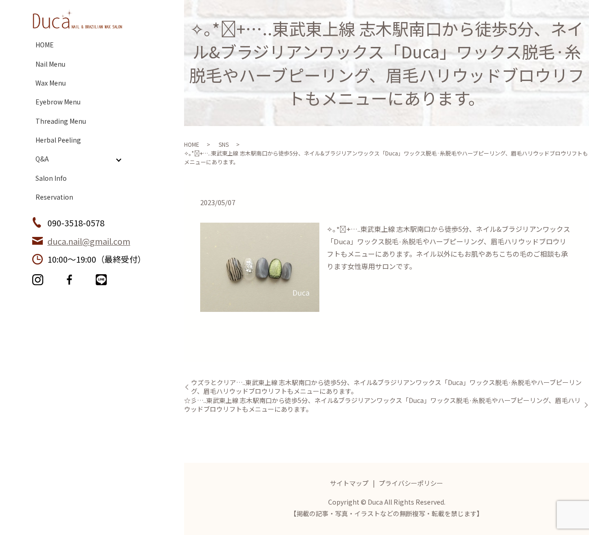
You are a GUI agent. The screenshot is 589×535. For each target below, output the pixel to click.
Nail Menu (50, 64)
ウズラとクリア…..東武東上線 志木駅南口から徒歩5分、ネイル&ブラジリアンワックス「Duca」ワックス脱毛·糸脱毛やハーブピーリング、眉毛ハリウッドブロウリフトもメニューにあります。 (386, 387)
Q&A (42, 158)
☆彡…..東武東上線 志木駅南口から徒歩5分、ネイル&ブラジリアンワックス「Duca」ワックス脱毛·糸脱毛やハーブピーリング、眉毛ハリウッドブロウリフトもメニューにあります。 (382, 405)
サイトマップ (349, 483)
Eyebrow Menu (58, 101)
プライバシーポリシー (411, 483)
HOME (44, 44)
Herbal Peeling (58, 139)
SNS (224, 144)
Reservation (54, 196)
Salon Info (51, 178)
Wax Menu (50, 82)
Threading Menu (60, 121)
